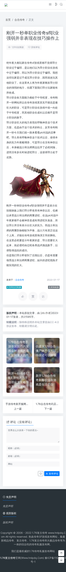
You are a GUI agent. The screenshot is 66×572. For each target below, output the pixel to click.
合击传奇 (19, 19)
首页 (8, 19)
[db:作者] (46, 312)
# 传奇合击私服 (14, 287)
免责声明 (8, 506)
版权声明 (8, 522)
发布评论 (53, 473)
